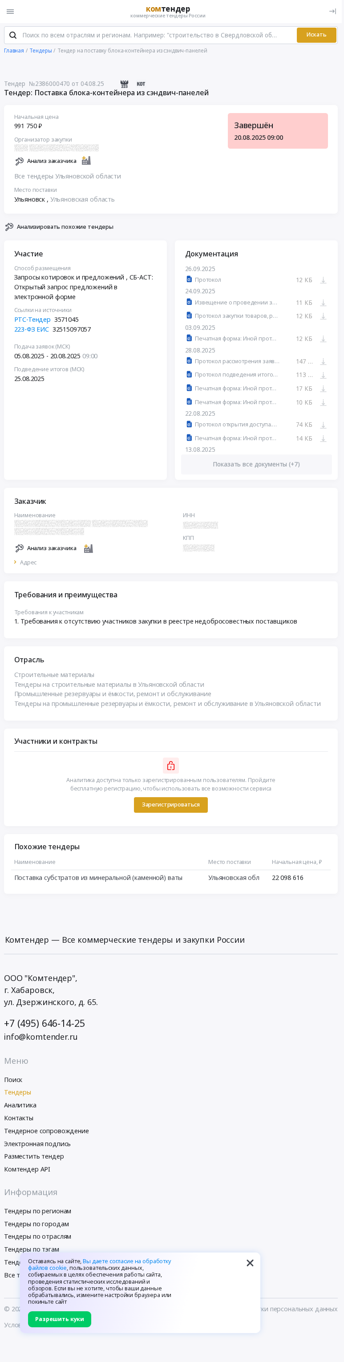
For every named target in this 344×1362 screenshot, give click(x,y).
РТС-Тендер (32, 319)
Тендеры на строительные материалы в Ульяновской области (109, 684)
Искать (317, 34)
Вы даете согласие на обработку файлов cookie (99, 1264)
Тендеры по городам (36, 1224)
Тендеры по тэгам (31, 1249)
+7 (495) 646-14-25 (44, 1023)
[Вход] (333, 11)
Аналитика (20, 1105)
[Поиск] (13, 35)
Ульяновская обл (233, 877)
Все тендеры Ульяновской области (67, 176)
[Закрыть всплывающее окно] (250, 1262)
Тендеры (17, 1092)
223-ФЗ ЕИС (31, 329)
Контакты (18, 1118)
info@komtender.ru (41, 1036)
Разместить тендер (34, 1156)
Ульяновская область (82, 199)
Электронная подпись (37, 1143)
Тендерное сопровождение (46, 1131)
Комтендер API (27, 1169)
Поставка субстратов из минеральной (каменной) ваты (98, 877)
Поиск (13, 1079)
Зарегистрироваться (171, 804)
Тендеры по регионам (37, 1211)
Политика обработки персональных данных (270, 1309)
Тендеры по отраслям (37, 1236)
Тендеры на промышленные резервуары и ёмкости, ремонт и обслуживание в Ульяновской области (167, 703)
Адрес (28, 563)
